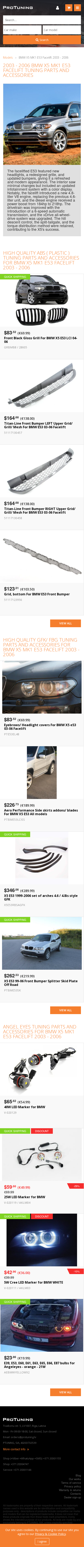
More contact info (14, 1449)
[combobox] (22, 29)
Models (8, 57)
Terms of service (71, 1483)
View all (65, 623)
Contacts (75, 1493)
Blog (78, 1475)
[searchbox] (22, 30)
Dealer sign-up (72, 1497)
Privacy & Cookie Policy (50, 1534)
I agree (42, 1541)
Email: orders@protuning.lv (19, 1437)
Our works (75, 1479)
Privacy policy (72, 1486)
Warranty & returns (70, 1490)
